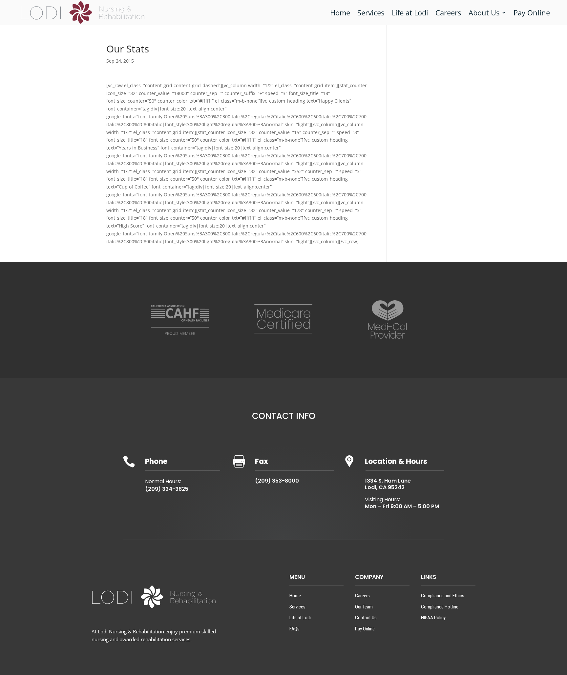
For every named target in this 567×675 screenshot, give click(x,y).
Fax (261, 461)
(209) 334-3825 (166, 489)
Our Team (364, 607)
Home (340, 12)
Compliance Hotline (439, 607)
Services (371, 12)
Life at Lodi (410, 12)
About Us (484, 12)
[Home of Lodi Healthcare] (82, 12)
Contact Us (366, 618)
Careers (448, 12)
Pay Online (532, 12)
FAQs (294, 629)
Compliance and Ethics (442, 596)
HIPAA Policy (433, 618)
